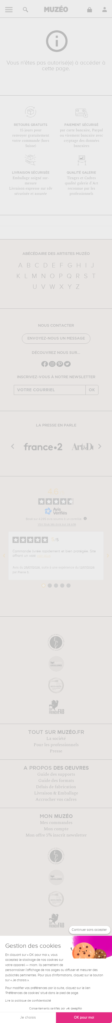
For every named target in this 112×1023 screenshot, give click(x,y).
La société (56, 738)
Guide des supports (56, 774)
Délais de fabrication (56, 787)
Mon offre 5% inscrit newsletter (56, 835)
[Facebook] (44, 366)
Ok (92, 390)
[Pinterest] (60, 366)
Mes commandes (56, 822)
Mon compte (56, 829)
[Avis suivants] (107, 555)
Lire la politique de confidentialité (28, 1000)
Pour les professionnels (56, 744)
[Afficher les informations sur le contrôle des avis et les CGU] (85, 518)
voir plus (44, 556)
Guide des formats (56, 780)
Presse (56, 751)
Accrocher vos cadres (56, 799)
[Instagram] (52, 366)
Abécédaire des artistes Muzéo (56, 253)
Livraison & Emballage (56, 793)
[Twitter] (67, 366)
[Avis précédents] (4, 555)
